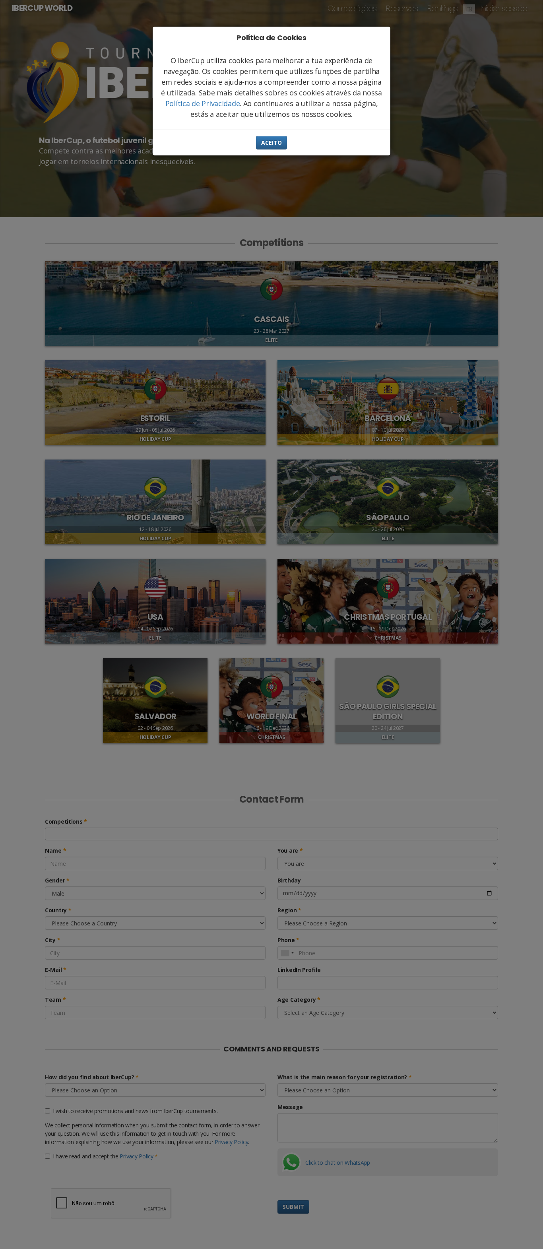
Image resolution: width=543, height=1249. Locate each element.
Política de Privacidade (202, 103)
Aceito (271, 142)
